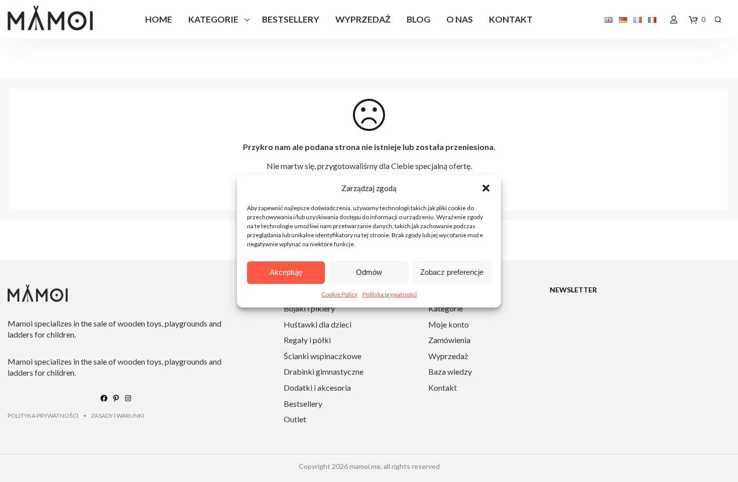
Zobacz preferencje (451, 272)
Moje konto (448, 324)
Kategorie (213, 19)
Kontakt (511, 19)
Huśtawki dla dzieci (317, 324)
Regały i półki (307, 340)
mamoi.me (365, 466)
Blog (418, 19)
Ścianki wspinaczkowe (322, 356)
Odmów (369, 272)
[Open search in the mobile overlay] (718, 19)
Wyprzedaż (363, 19)
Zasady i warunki (117, 415)
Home (158, 19)
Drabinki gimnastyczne (323, 371)
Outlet (295, 419)
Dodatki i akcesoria (317, 387)
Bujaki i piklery (309, 308)
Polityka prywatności (389, 294)
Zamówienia (449, 340)
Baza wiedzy (450, 371)
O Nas (459, 19)
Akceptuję (286, 272)
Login (673, 20)
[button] (486, 188)
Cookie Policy (339, 294)
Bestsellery (290, 19)
